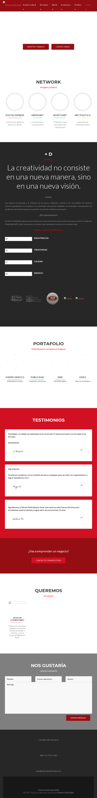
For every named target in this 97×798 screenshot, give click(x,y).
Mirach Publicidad (66, 792)
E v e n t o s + (65, 7)
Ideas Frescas (41, 238)
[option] (48, 621)
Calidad (38, 261)
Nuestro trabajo (35, 47)
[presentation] (18, 239)
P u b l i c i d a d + (29, 7)
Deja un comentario (17, 619)
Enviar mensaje (78, 718)
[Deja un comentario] (17, 608)
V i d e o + (78, 7)
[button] (4, 623)
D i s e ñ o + (44, 7)
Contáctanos (63, 47)
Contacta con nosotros (48, 560)
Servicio (38, 273)
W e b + (54, 7)
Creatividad (40, 249)
